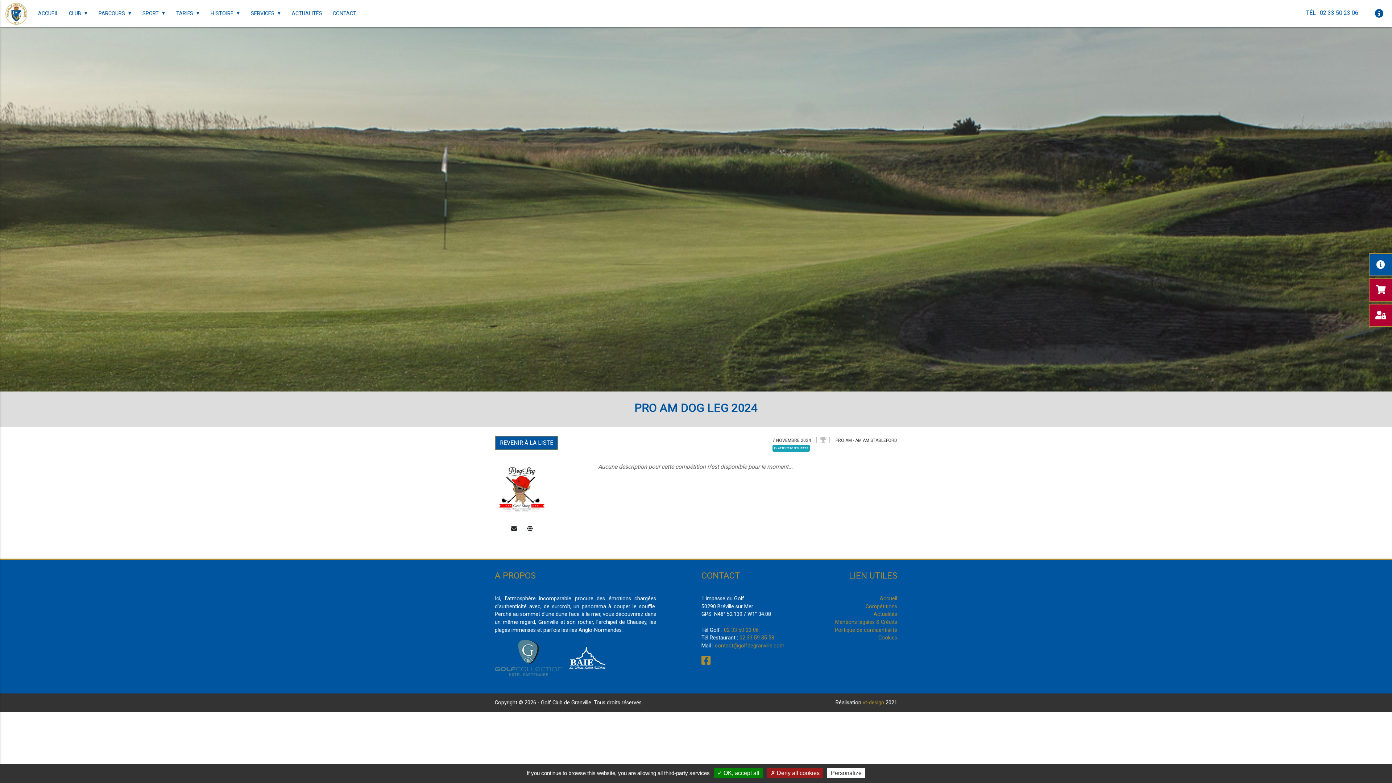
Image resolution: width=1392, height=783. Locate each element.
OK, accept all (740, 773)
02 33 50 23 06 (741, 630)
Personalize (846, 773)
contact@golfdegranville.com (749, 646)
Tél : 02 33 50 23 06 (1332, 12)
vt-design (873, 703)
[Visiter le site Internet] (530, 528)
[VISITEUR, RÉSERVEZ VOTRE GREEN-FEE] (1380, 290)
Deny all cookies (797, 773)
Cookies (887, 638)
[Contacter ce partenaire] (514, 528)
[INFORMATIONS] (1380, 264)
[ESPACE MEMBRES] (1380, 315)
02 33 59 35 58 (757, 638)
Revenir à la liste (526, 442)
